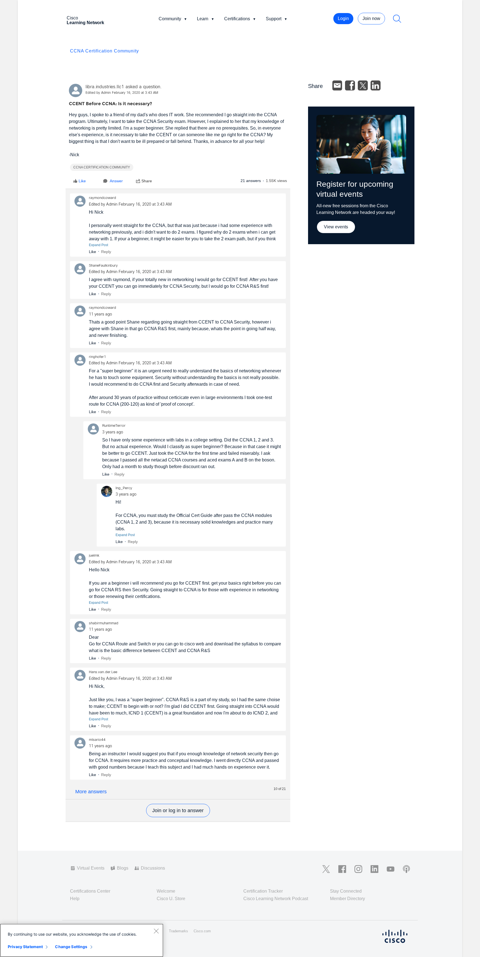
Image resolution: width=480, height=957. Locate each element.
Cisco (85, 20)
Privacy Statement (25, 946)
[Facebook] (350, 85)
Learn (202, 18)
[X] (363, 85)
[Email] (337, 85)
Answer (116, 181)
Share (146, 181)
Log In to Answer (178, 810)
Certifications (237, 18)
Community (170, 18)
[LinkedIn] (376, 85)
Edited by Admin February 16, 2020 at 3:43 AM (122, 93)
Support (273, 18)
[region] (81, 940)
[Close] (156, 931)
